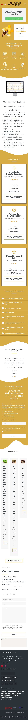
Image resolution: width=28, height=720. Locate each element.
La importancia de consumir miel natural (23, 477)
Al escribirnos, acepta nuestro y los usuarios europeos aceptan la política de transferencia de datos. (12, 627)
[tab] (14, 298)
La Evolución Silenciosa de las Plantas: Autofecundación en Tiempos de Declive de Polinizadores (4, 492)
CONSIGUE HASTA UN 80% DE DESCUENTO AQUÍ (14, 197)
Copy (25, 639)
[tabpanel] (14, 365)
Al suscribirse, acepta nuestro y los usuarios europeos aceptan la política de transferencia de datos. (14, 428)
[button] (14, 18)
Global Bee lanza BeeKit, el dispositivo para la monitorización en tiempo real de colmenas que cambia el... (13, 495)
